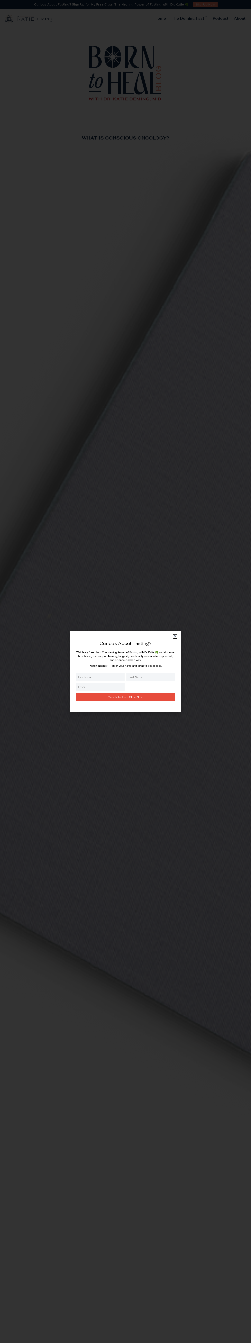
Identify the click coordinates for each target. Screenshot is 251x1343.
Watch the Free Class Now (125, 697)
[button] (175, 636)
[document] (125, 671)
